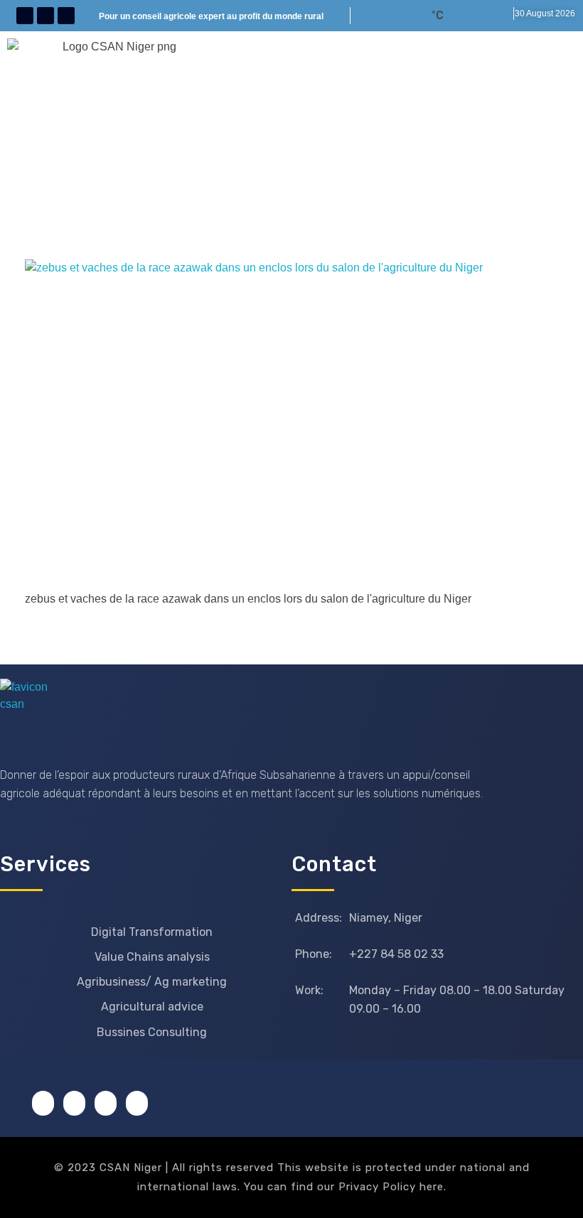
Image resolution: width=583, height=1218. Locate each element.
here (431, 1186)
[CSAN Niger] (34, 712)
